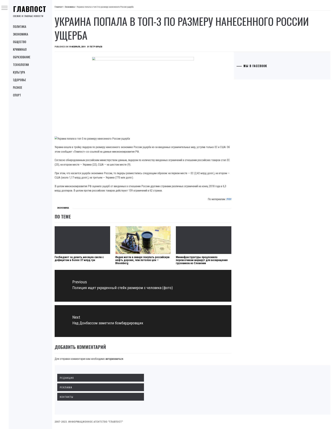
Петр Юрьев (96, 46)
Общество (19, 42)
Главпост (29, 9)
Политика (19, 27)
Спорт (17, 95)
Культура (19, 72)
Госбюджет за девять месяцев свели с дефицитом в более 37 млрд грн (79, 258)
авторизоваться (114, 358)
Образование (21, 57)
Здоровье (19, 80)
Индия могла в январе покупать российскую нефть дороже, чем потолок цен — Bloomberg (142, 260)
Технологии (21, 65)
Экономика (20, 34)
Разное (17, 87)
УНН (228, 199)
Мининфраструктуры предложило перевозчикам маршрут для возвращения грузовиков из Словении (202, 260)
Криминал (20, 49)
